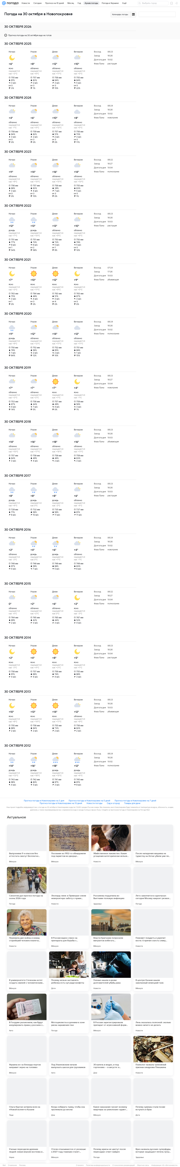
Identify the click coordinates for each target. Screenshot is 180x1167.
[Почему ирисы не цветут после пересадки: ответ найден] (111, 1140)
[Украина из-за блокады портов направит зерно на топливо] (27, 1056)
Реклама (22, 1165)
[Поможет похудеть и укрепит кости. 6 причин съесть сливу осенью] (153, 929)
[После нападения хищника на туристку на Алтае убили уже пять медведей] (153, 844)
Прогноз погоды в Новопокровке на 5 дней (89, 800)
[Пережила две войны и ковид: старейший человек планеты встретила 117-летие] (27, 929)
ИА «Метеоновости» (170, 1165)
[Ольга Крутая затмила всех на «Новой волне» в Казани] (27, 1098)
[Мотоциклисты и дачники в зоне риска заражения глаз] (69, 1013)
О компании (12, 1165)
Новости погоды (94, 803)
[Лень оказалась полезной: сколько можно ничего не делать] (153, 1013)
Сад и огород (113, 803)
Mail (4, 1165)
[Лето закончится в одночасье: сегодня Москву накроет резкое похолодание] (153, 887)
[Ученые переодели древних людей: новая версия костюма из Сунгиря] (27, 1140)
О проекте (80, 1165)
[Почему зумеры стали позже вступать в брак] (153, 1098)
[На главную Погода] (12, 3)
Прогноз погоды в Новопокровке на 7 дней (135, 800)
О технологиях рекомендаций (123, 1165)
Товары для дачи (132, 803)
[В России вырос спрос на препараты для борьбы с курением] (69, 929)
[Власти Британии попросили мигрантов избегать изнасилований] (111, 929)
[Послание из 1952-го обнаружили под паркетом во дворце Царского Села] (69, 844)
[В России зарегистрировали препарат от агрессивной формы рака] (111, 1013)
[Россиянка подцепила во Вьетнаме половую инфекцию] (111, 887)
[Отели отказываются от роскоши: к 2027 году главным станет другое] (69, 1140)
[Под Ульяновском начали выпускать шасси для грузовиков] (69, 1056)
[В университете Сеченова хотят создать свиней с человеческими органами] (27, 971)
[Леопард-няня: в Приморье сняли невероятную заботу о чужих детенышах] (69, 887)
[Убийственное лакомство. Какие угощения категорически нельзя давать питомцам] (111, 844)
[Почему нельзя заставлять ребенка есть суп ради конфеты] (69, 971)
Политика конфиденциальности (98, 1165)
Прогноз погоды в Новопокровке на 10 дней (61, 803)
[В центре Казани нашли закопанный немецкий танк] (153, 971)
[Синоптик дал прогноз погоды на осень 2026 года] (27, 887)
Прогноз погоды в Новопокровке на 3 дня (44, 800)
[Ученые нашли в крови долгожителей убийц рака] (111, 971)
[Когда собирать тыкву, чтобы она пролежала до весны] (69, 1098)
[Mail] (4, 3)
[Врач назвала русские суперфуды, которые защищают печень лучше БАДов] (153, 1140)
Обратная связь (143, 1165)
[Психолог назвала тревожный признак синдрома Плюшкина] (153, 1056)
